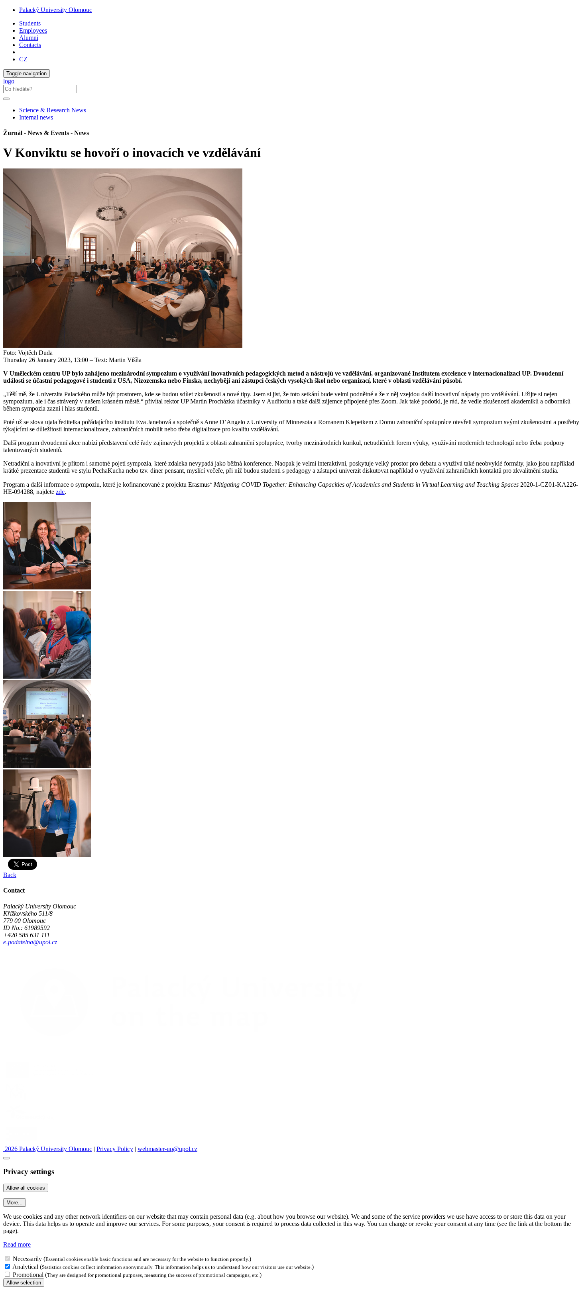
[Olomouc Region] (30, 1120)
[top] (6, 1158)
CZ (23, 59)
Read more (17, 1244)
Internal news (36, 117)
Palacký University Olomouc (55, 9)
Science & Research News (52, 110)
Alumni (28, 37)
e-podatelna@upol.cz (30, 942)
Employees (33, 30)
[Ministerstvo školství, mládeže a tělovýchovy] (17, 1099)
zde (60, 491)
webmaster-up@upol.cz (167, 1148)
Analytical (25, 1266)
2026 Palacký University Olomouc (47, 1148)
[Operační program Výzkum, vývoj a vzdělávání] (49, 1078)
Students (30, 23)
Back (9, 874)
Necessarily (27, 1258)
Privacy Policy (114, 1148)
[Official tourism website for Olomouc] (21, 1141)
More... (14, 1203)
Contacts (30, 44)
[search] (6, 99)
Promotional (28, 1274)
